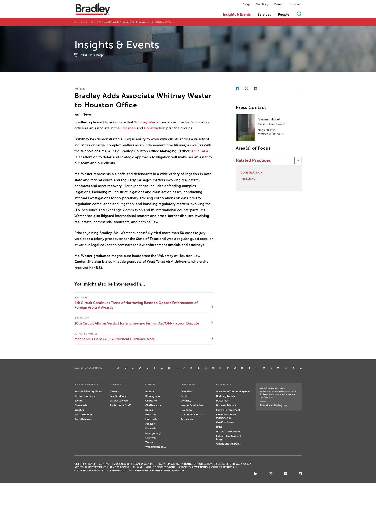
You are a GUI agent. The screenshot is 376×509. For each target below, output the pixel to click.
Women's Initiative (192, 405)
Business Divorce (226, 405)
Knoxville (150, 428)
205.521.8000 (122, 464)
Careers (279, 4)
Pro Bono (186, 410)
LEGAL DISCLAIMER (144, 464)
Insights (79, 410)
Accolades (187, 419)
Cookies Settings (222, 467)
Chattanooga (153, 405)
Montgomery (153, 433)
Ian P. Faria (199, 151)
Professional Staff (120, 405)
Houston (150, 414)
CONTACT (104, 464)
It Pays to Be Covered (228, 431)
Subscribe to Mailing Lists (273, 405)
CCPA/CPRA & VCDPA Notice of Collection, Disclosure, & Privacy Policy (205, 464)
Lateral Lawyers (119, 400)
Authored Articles (84, 396)
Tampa (149, 442)
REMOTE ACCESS (119, 467)
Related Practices (253, 160)
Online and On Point (228, 443)
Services (264, 15)
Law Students (118, 396)
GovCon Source (225, 422)
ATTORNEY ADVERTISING (193, 467)
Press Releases (83, 419)
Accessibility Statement (90, 467)
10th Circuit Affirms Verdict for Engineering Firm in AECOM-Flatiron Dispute (136, 323)
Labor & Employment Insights (228, 438)
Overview (186, 391)
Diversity (186, 400)
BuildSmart (222, 400)
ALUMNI (137, 467)
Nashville (150, 437)
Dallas (149, 410)
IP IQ (219, 426)
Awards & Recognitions (88, 391)
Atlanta (149, 391)
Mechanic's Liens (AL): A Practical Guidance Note (114, 339)
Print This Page (92, 55)
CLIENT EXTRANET (84, 464)
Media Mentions (83, 414)
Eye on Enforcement (228, 410)
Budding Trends (225, 396)
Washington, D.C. (155, 446)
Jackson (150, 423)
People (283, 15)
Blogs (246, 4)
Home (75, 21)
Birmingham (152, 396)
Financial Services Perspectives (226, 416)
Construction (154, 128)
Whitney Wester (147, 122)
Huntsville (151, 419)
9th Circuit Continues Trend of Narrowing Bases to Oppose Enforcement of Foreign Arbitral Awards (136, 305)
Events (78, 400)
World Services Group (160, 467)
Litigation (128, 128)
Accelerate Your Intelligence (232, 391)
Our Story (262, 4)
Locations (295, 4)
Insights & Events (237, 15)
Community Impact (192, 414)
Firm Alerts (80, 405)
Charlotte (151, 400)
